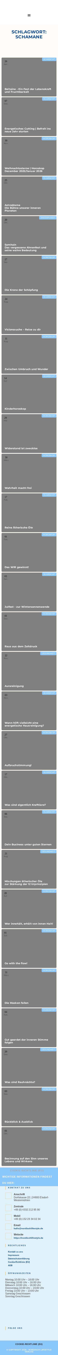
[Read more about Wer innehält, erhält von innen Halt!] (29, 908)
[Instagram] (14, 1334)
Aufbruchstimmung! (18, 765)
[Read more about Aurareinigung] (29, 671)
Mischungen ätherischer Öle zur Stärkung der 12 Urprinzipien (26, 883)
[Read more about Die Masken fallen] (29, 988)
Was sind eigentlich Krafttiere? (25, 804)
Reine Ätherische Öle (19, 527)
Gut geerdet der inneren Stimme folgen (26, 1041)
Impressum (13, 1255)
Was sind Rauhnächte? (20, 1082)
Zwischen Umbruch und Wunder (26, 369)
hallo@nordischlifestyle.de (28, 1228)
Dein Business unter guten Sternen (28, 844)
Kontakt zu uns (15, 1252)
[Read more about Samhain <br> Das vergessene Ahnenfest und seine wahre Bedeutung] (29, 235)
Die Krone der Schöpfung (21, 289)
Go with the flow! (16, 963)
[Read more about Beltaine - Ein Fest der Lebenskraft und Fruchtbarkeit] (29, 77)
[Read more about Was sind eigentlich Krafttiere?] (29, 790)
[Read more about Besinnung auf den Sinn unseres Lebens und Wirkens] (29, 1146)
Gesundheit (48, 653)
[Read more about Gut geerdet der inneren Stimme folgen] (29, 1027)
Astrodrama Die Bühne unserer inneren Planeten (23, 208)
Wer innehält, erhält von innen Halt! (29, 923)
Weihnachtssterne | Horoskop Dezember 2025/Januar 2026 (24, 170)
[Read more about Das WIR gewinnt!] (29, 552)
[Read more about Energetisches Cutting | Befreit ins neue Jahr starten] (29, 116)
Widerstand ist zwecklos (21, 448)
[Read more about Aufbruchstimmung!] (29, 750)
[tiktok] (22, 1334)
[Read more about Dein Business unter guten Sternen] (29, 829)
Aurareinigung (14, 686)
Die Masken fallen (16, 1002)
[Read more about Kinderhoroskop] (29, 394)
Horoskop (49, 138)
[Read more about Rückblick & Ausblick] (29, 1107)
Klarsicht (49, 59)
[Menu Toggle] (29, 15)
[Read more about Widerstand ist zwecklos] (29, 433)
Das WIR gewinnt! (17, 567)
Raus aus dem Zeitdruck (21, 646)
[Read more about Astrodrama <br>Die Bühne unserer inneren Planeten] (29, 195)
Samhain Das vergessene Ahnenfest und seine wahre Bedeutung (25, 247)
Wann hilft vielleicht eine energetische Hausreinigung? (24, 724)
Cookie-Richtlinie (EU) (27, 1170)
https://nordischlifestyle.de (28, 1238)
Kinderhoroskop (15, 408)
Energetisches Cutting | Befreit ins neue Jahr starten (28, 130)
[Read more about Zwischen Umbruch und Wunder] (29, 354)
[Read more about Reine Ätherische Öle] (29, 512)
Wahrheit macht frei (18, 488)
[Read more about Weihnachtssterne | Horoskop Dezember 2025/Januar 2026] (29, 156)
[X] (7, 1334)
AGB (10, 1265)
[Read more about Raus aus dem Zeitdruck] (29, 631)
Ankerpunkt (48, 218)
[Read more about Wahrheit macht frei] (29, 473)
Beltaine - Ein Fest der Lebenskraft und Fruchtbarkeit (28, 90)
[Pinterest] (18, 1334)
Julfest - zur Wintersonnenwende (27, 606)
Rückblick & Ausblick (19, 1121)
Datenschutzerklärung (19, 1258)
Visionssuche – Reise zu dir (23, 329)
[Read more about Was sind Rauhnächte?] (29, 1067)
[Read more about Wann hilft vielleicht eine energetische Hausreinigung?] (29, 710)
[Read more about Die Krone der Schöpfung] (29, 275)
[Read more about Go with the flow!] (29, 948)
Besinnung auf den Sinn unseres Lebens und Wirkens (26, 1160)
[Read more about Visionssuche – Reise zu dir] (29, 314)
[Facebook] (11, 1334)
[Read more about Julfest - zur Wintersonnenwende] (29, 592)
